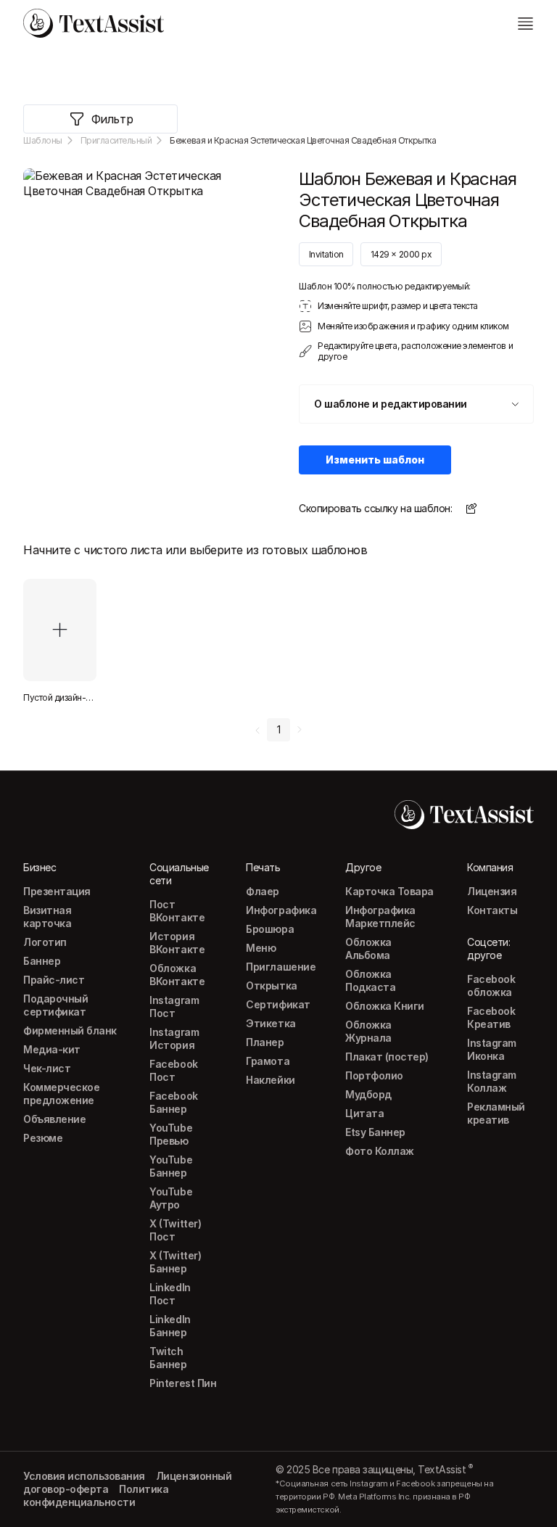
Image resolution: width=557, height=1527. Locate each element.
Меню (261, 948)
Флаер (262, 891)
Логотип (45, 942)
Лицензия (491, 891)
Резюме (42, 1138)
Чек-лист (46, 1068)
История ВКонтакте (177, 942)
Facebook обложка (491, 985)
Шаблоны (42, 140)
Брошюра (270, 929)
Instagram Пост (174, 1006)
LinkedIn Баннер (169, 1325)
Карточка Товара (389, 891)
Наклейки (270, 1080)
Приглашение (280, 966)
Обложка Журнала (368, 1031)
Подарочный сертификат (55, 1005)
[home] (93, 23)
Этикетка (270, 1023)
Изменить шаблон (375, 459)
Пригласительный (116, 140)
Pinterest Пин (182, 1383)
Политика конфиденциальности (95, 1495)
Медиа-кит (52, 1049)
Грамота (267, 1061)
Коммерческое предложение (61, 1093)
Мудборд (368, 1094)
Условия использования (84, 1476)
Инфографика (281, 910)
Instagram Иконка (491, 1049)
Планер (265, 1042)
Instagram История (174, 1038)
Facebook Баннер (173, 1102)
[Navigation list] (525, 23)
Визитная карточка (47, 916)
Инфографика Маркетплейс (380, 916)
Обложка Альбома (368, 948)
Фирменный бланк (70, 1030)
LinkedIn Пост (169, 1293)
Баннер (41, 961)
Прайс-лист (53, 980)
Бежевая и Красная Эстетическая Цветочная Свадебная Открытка (303, 140)
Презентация (57, 891)
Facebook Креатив (491, 1017)
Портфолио (374, 1075)
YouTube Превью (170, 1134)
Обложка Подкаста (370, 980)
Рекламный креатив (496, 1113)
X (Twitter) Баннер (175, 1262)
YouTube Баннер (170, 1166)
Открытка (271, 985)
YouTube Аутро (170, 1198)
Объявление (54, 1119)
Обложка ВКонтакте (177, 974)
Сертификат (278, 1004)
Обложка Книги (384, 1006)
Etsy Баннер (375, 1132)
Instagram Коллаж (491, 1081)
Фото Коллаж (379, 1151)
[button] (416, 404)
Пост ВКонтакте (177, 910)
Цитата (364, 1113)
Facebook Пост (173, 1070)
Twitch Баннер (167, 1357)
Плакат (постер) (387, 1056)
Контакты (492, 910)
